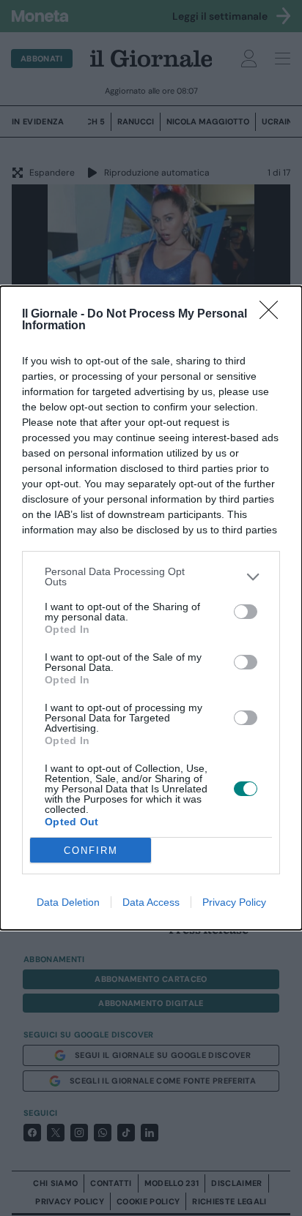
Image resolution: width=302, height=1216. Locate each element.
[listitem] (151, 576)
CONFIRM (91, 850)
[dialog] (151, 608)
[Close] (273, 315)
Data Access (151, 902)
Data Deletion (68, 902)
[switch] (245, 611)
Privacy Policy (234, 902)
